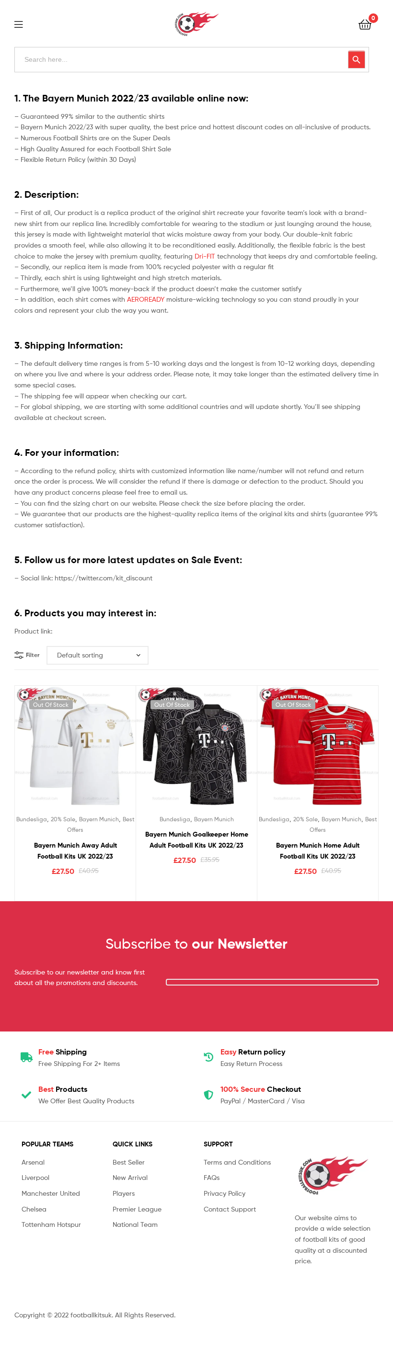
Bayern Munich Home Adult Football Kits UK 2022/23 (317, 851)
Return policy (252, 1051)
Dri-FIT (205, 256)
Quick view (99, 752)
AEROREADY (145, 299)
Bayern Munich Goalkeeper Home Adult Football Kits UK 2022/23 (196, 840)
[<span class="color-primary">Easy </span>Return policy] (208, 1057)
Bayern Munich (99, 819)
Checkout (260, 1089)
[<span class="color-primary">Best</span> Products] (26, 1095)
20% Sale (63, 819)
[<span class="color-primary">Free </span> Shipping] (26, 1057)
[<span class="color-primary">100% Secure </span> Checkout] (208, 1095)
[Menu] (24, 23)
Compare (75, 752)
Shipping (62, 1051)
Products (62, 1089)
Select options (75, 890)
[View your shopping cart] (364, 23)
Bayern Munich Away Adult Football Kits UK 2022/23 (75, 851)
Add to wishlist (52, 752)
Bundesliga (31, 819)
